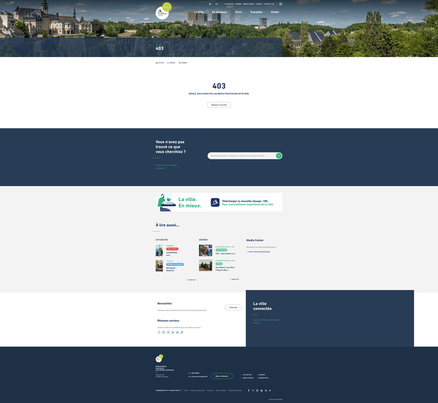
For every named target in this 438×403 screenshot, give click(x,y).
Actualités (229, 4)
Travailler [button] (256, 12)
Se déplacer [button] (220, 12)
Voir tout (192, 280)
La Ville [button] (199, 12)
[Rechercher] (279, 156)
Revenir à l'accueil (219, 105)
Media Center (248, 4)
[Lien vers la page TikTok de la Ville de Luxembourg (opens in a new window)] (182, 332)
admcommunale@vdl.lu (200, 376)
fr (216, 4)
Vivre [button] (239, 12)
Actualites (247, 374)
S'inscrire (233, 307)
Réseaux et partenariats (198, 390)
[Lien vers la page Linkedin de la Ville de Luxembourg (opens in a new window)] (177, 332)
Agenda (239, 4)
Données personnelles (235, 390)
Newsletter (269, 4)
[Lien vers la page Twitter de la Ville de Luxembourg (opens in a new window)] (163, 332)
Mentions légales (221, 390)
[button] (280, 4)
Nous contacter (222, 376)
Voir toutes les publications (259, 252)
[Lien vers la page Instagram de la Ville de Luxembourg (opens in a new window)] (168, 332)
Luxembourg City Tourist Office (168, 390)
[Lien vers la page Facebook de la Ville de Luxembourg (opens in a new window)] (159, 332)
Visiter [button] (275, 12)
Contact (259, 4)
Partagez (172, 62)
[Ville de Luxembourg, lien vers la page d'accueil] (164, 19)
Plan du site (210, 390)
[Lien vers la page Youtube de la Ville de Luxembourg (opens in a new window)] (173, 332)
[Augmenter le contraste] (209, 4)
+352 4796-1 (195, 373)
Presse (186, 390)
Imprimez (184, 62)
